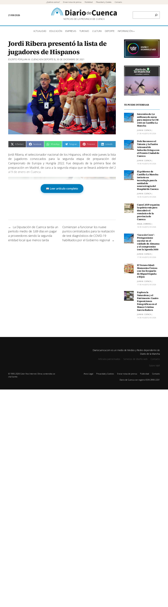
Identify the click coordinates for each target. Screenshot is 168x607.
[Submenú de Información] (134, 31)
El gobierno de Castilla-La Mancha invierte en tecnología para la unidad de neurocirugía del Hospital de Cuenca (147, 180)
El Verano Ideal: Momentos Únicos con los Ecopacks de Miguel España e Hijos (147, 271)
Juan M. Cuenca (31, 59)
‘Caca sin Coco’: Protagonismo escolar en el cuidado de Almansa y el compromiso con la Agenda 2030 (148, 242)
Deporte (48, 59)
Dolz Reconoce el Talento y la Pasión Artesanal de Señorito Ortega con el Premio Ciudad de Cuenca (148, 148)
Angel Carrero (144, 224)
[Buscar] (156, 15)
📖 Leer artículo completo (62, 188)
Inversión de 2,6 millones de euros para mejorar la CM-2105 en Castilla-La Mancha (148, 120)
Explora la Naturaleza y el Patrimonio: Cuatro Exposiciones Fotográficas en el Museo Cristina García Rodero (147, 301)
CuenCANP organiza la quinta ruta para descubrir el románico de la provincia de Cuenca (148, 212)
